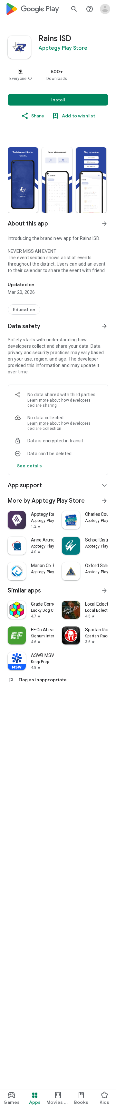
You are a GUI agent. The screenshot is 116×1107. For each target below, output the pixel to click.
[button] (30, 78)
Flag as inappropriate (37, 680)
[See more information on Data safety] (104, 326)
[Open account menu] (105, 9)
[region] (58, 75)
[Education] (24, 309)
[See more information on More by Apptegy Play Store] (104, 500)
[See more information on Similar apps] (104, 590)
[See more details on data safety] (30, 465)
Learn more (38, 400)
